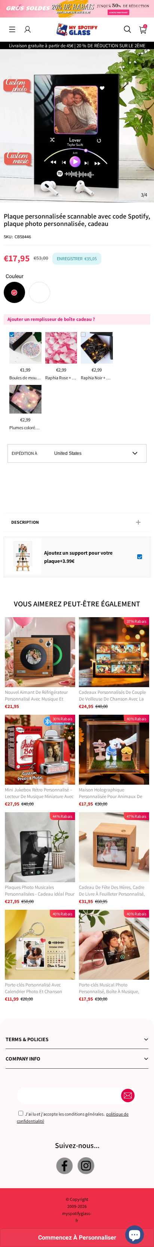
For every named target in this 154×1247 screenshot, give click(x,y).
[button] (12, 29)
